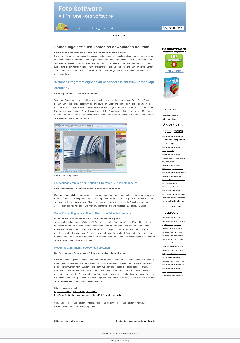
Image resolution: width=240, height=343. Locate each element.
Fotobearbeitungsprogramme (171, 217)
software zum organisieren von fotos (173, 275)
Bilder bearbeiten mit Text (177, 180)
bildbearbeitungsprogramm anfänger (173, 136)
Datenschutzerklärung (130, 333)
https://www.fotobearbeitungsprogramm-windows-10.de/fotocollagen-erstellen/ (88, 295)
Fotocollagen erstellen (89, 306)
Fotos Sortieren (179, 246)
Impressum (118, 333)
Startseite (116, 36)
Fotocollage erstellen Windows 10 (131, 303)
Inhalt (125, 36)
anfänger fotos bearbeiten (170, 115)
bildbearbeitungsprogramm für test (172, 169)
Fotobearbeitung (177, 201)
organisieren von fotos (175, 272)
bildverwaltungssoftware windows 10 (173, 194)
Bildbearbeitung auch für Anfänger (69, 321)
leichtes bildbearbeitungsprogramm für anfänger (173, 268)
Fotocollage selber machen (66, 306)
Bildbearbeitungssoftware (170, 176)
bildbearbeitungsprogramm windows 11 (174, 172)
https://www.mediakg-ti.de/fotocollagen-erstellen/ (75, 292)
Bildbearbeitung (169, 119)
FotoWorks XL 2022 (168, 250)
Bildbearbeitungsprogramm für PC (172, 165)
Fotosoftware (168, 246)
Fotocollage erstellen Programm (72, 195)
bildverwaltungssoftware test (171, 190)
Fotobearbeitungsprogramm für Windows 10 (135, 321)
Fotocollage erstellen (75, 303)
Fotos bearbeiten (177, 243)
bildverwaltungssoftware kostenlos (172, 187)
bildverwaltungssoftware (169, 183)
